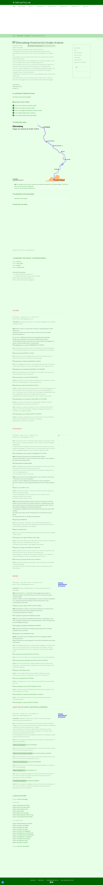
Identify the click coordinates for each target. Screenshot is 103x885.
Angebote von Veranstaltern (80, 62)
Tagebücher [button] (85, 6)
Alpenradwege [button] (21, 6)
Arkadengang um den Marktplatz (37, 369)
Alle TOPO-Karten (78, 52)
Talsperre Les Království (35, 414)
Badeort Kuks (23, 529)
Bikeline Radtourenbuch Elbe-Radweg (27, 115)
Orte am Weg (77, 57)
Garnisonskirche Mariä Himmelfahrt (39, 660)
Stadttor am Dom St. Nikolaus (35, 605)
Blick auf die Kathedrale (31, 744)
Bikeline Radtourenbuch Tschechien (27, 113)
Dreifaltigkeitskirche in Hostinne (36, 345)
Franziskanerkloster (33, 377)
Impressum (33, 880)
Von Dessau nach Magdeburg (23, 831)
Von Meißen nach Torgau (22, 827)
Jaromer (19, 265)
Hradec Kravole (20, 267)
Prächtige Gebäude (27, 463)
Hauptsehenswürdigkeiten (33, 780)
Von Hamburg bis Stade (22, 840)
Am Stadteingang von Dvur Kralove (38, 453)
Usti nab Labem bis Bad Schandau (24, 816)
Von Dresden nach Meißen (22, 825)
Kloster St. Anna (25, 487)
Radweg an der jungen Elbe (33, 547)
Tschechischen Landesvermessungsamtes (41, 184)
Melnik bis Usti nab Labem (22, 813)
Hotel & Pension (77, 55)
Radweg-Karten (31, 188)
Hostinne (19, 261)
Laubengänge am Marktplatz (34, 625)
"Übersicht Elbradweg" (22, 799)
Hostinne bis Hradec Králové (23, 807)
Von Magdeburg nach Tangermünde (24, 833)
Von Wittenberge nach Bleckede (23, 836)
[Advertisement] (41, 295)
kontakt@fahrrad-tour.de (52, 880)
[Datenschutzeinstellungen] (2, 882)
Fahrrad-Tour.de (22, 2)
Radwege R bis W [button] (75, 6)
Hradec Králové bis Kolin (22, 809)
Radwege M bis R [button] (64, 6)
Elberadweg (27, 35)
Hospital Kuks (23, 519)
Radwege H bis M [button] (52, 6)
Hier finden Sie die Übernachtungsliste (22, 97)
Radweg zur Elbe (26, 670)
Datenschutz (41, 880)
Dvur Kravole (20, 263)
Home (15, 6)
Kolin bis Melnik (20, 811)
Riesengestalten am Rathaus (34, 361)
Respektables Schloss (29, 633)
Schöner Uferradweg (28, 678)
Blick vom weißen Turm (31, 770)
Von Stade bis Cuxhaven (22, 842)
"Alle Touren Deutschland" (23, 846)
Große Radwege (20, 35)
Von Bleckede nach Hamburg (23, 838)
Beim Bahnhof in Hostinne (32, 385)
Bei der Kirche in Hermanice (33, 559)
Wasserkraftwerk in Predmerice (36, 694)
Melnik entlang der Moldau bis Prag (24, 814)
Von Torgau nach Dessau (22, 829)
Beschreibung (77, 48)
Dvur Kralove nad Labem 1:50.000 (26, 108)
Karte (75, 50)
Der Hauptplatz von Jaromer (33, 615)
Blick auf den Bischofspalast (34, 761)
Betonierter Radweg (33, 702)
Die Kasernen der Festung (33, 654)
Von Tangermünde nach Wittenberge (25, 835)
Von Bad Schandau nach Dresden (24, 823)
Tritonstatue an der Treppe (33, 537)
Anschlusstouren (78, 60)
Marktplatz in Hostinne (28, 353)
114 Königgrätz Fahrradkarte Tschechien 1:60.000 (30, 110)
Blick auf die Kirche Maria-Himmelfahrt (42, 753)
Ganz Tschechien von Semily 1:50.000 (27, 105)
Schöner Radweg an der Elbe (34, 686)
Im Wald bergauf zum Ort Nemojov (38, 399)
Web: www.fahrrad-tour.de (67, 880)
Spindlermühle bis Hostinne (23, 805)
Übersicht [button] (30, 6)
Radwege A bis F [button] (40, 6)
